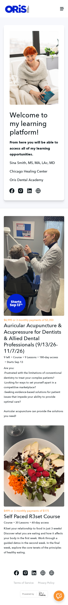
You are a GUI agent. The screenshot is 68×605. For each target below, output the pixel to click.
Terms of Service (24, 583)
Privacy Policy (46, 583)
